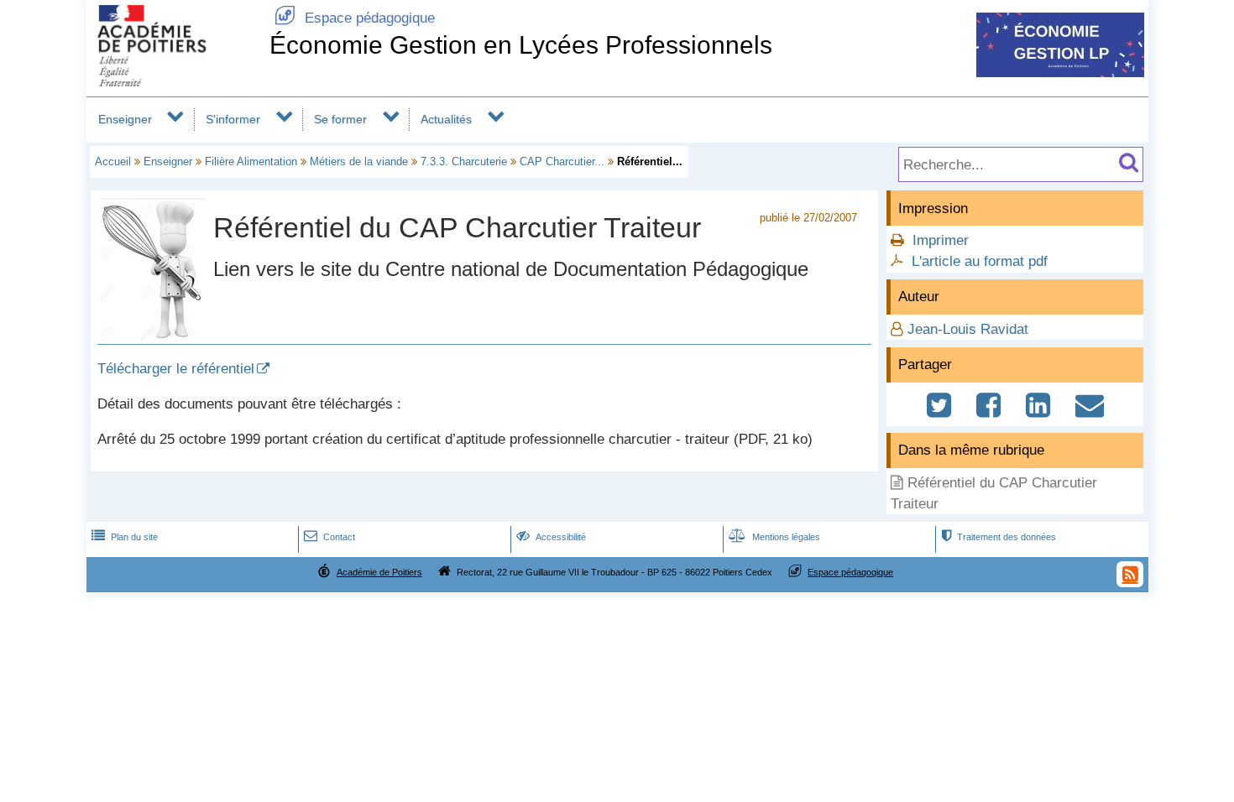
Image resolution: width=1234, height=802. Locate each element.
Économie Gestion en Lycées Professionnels (520, 45)
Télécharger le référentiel (175, 369)
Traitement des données (998, 537)
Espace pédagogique (355, 18)
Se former (340, 119)
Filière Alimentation (251, 161)
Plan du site (125, 537)
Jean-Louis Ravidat (967, 329)
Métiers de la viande (359, 161)
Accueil (113, 161)
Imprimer (940, 240)
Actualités (446, 119)
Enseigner (125, 119)
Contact (329, 537)
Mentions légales (774, 537)
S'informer (233, 119)
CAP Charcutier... (562, 161)
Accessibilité (551, 537)
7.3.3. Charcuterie (464, 161)
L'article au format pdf (980, 261)
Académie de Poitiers (379, 572)
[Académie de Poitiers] (175, 82)
